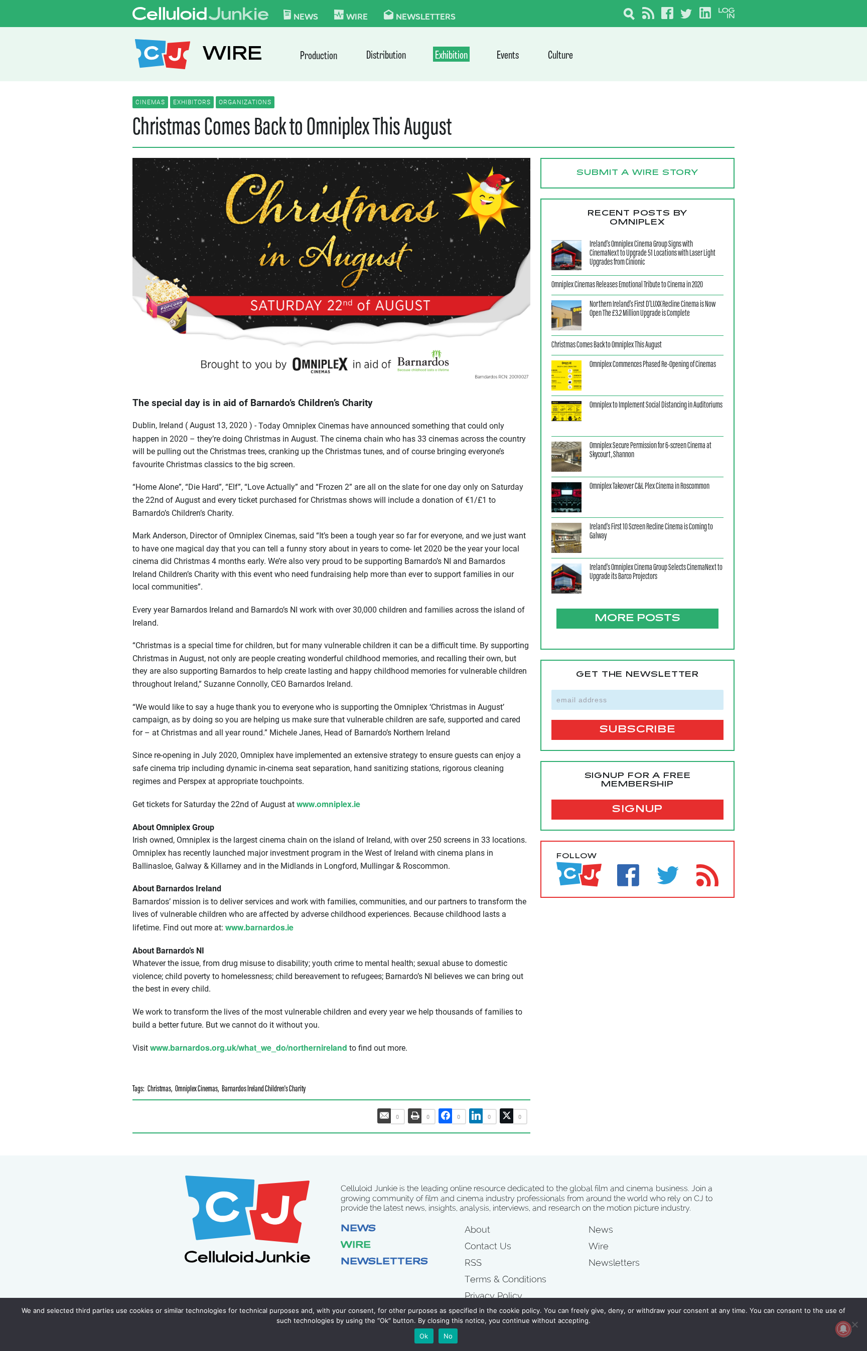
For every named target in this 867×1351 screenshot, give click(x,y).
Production (318, 56)
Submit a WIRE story (637, 172)
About (477, 1229)
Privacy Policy (493, 1295)
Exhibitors (192, 102)
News (306, 16)
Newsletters (426, 16)
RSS (473, 1262)
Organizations (245, 102)
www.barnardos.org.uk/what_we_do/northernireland (248, 1047)
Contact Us (488, 1246)
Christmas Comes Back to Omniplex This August (292, 128)
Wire (356, 1246)
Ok (423, 1336)
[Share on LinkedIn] (476, 1115)
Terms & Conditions (505, 1279)
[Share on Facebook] (446, 1115)
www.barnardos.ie (259, 927)
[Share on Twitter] (507, 1115)
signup (637, 809)
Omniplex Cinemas (196, 1089)
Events (508, 56)
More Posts (637, 618)
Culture (560, 56)
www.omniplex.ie (328, 804)
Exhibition (451, 56)
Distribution (386, 56)
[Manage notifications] (843, 1329)
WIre (357, 16)
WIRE (232, 55)
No (448, 1336)
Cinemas (150, 102)
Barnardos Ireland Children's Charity (264, 1089)
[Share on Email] (384, 1115)
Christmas (159, 1089)
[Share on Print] (415, 1115)
